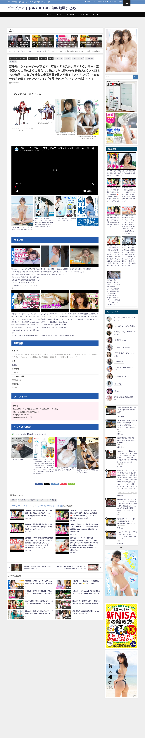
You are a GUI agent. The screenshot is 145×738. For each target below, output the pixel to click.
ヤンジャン (42, 58)
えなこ (117, 391)
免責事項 (121, 1)
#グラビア (43, 335)
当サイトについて (131, 1)
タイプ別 (58, 14)
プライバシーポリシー (99, 1)
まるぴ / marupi (120, 340)
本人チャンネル (83, 14)
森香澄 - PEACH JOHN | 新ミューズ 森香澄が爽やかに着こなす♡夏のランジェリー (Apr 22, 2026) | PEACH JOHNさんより (55, 271)
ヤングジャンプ (79, 58)
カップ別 (95, 14)
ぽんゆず (118, 383)
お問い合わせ (112, 1)
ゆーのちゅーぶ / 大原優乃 (125, 326)
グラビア (59, 58)
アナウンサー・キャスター (18, 58)
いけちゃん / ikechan (122, 376)
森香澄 (51, 58)
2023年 (68, 58)
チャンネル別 (69, 14)
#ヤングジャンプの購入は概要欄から (25, 335)
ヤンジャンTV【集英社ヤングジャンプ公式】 (33, 434)
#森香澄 (63, 335)
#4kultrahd (70, 335)
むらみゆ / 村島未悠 (122, 347)
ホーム (88, 1)
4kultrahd (90, 58)
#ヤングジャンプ (53, 335)
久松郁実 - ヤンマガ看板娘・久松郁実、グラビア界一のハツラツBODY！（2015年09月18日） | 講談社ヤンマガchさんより (84, 316)
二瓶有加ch (119, 361)
